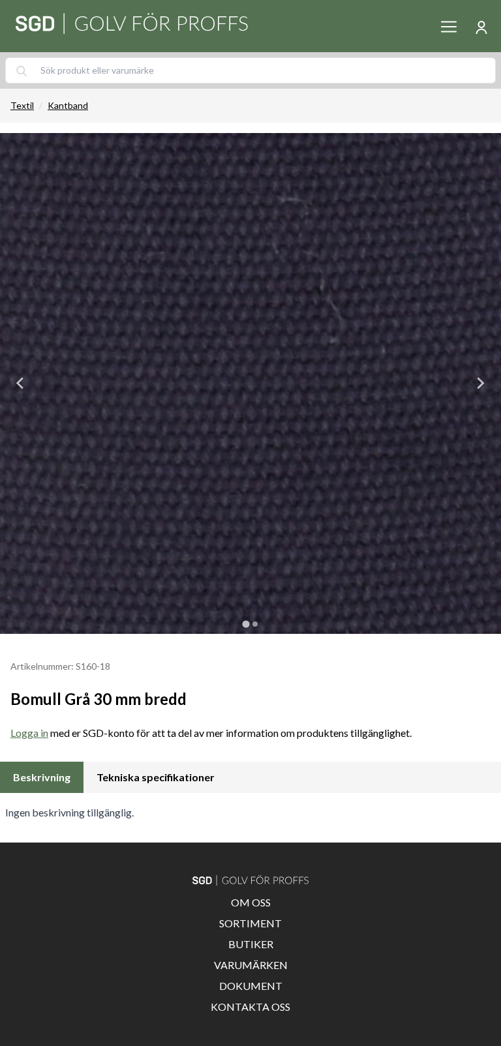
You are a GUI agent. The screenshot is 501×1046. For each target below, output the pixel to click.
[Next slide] (480, 383)
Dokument (250, 985)
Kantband (68, 105)
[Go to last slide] (20, 383)
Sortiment (250, 923)
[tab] (245, 623)
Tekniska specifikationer (156, 777)
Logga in (29, 732)
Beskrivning (41, 777)
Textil (22, 105)
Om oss (251, 902)
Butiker (250, 944)
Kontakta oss (250, 1006)
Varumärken (251, 965)
